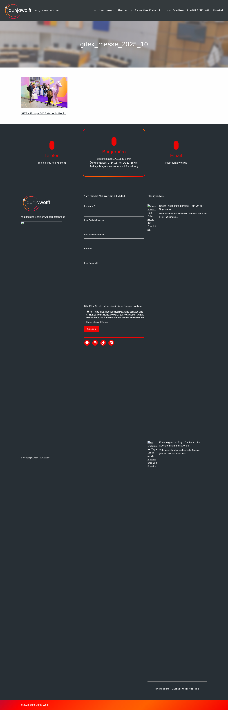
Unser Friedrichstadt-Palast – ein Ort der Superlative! (181, 207)
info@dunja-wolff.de (176, 162)
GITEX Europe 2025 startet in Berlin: (43, 113)
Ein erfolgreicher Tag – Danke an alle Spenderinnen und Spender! (179, 444)
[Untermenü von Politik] (170, 10)
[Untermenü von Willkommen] (113, 10)
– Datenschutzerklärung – (97, 322)
